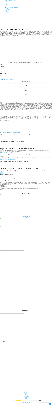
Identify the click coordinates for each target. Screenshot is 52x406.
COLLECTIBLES (7, 17)
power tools (17, 104)
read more (1, 172)
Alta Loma (18, 32)
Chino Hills (9, 32)
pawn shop (38, 32)
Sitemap (29, 402)
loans (3, 102)
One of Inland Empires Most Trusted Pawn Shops (14, 29)
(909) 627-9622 (26, 360)
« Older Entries (2, 173)
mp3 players (17, 106)
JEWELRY (6, 13)
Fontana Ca (10, 117)
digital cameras (14, 106)
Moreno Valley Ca (6, 117)
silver (16, 102)
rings (31, 103)
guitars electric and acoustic (4, 107)
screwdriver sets (9, 105)
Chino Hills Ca (30, 116)
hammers (5, 105)
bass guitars (16, 107)
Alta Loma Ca (40, 116)
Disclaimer (26, 375)
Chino (7, 32)
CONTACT (7, 25)
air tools (24, 104)
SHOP (7, 10)
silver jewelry (8, 103)
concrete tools (50, 104)
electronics (35, 105)
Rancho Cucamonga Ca (35, 116)
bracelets (36, 103)
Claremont (1, 32)
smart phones (49, 105)
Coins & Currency (26, 394)
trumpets (26, 107)
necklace (39, 103)
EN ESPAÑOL (7, 9)
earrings (33, 103)
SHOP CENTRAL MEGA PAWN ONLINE (8, 79)
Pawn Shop (22, 82)
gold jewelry (4, 103)
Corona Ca (2, 117)
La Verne (2, 336)
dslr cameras (9, 106)
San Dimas (2, 335)
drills (26, 104)
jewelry (36, 102)
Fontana (2, 334)
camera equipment (4, 106)
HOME (7, 8)
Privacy (23, 402)
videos (22, 106)
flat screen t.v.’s (40, 105)
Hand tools (13, 104)
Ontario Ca (9, 116)
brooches (41, 103)
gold (15, 102)
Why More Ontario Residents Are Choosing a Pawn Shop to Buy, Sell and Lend (19, 168)
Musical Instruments (26, 396)
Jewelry (26, 395)
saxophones (50, 106)
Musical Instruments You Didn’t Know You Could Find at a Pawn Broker (17, 148)
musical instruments (41, 106)
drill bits (13, 105)
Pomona (51, 31)
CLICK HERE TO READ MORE (6, 190)
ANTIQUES (6, 16)
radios (20, 106)
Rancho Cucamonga (14, 32)
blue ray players (45, 105)
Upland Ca (13, 116)
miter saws (38, 104)
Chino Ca (26, 116)
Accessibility (26, 402)
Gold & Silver (26, 392)
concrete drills (46, 104)
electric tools (21, 104)
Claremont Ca (19, 116)
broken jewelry (39, 102)
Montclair (4, 32)
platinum (19, 102)
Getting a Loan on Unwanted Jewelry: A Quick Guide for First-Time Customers (19, 134)
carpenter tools (2, 105)
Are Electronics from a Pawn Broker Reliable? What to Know (14, 161)
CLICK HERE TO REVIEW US (6, 192)
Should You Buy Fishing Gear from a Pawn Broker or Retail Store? (16, 155)
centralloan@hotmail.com (26, 370)
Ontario (46, 31)
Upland (48, 31)
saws (28, 104)
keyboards (9, 107)
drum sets (12, 107)
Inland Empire (19, 31)
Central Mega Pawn (2, 31)
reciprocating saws (31, 104)
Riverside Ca (44, 116)
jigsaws (36, 104)
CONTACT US (3, 28)
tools (5, 104)
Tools (26, 398)
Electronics (26, 397)
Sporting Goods (26, 393)
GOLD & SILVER (7, 12)
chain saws (41, 104)
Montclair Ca (23, 116)
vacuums (16, 105)
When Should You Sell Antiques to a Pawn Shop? (12, 141)
